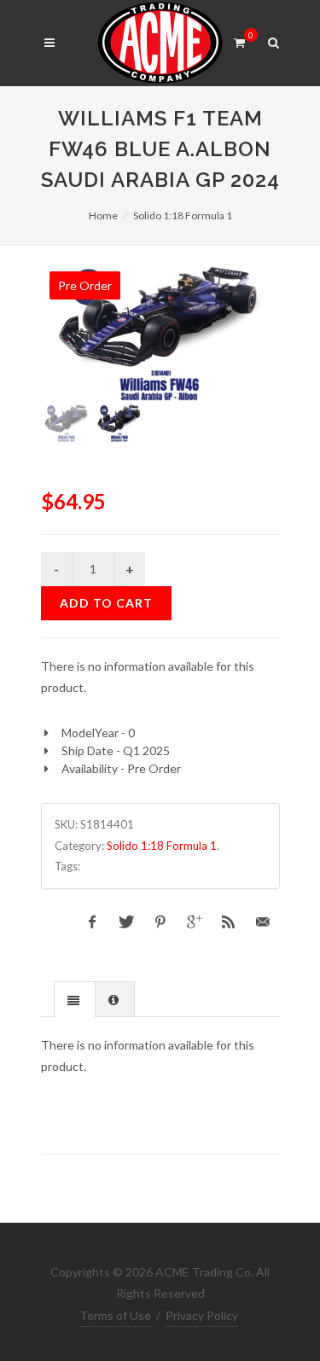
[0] (240, 40)
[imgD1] (160, 332)
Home (103, 215)
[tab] (75, 998)
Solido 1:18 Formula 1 (182, 215)
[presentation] (75, 1000)
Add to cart (106, 603)
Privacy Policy (202, 1315)
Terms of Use (115, 1315)
